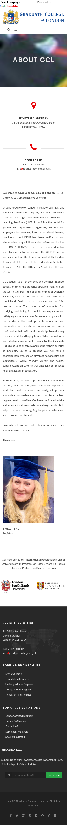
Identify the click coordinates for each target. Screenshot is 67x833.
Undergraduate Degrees (19, 684)
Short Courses (13, 673)
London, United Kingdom (19, 715)
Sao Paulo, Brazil (15, 736)
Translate (12, 6)
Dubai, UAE (11, 726)
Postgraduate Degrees (18, 689)
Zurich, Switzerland (16, 721)
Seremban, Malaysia (16, 731)
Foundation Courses (17, 678)
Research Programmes (18, 694)
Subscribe (54, 775)
